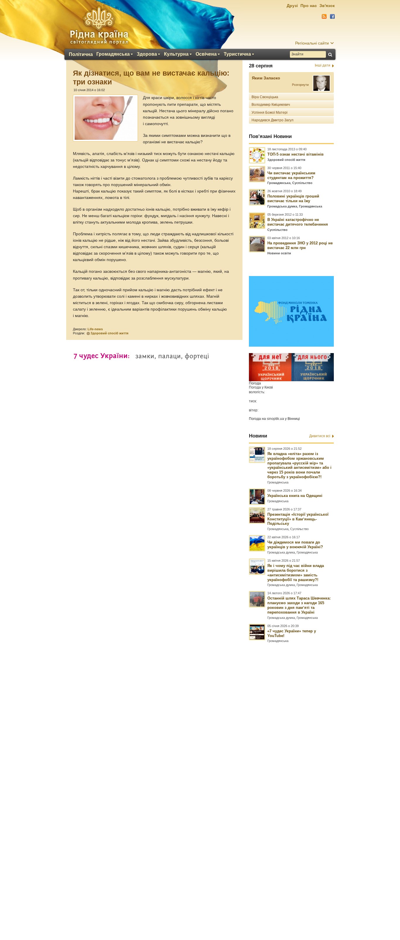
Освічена (206, 54)
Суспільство (302, 183)
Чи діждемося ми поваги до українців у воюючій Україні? (295, 544)
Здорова (147, 54)
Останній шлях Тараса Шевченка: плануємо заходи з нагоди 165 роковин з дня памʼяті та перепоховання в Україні (299, 605)
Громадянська (113, 54)
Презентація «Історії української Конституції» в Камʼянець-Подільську (298, 519)
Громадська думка (282, 206)
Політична (81, 54)
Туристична (237, 54)
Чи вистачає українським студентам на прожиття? (291, 175)
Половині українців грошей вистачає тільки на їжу (293, 198)
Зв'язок (327, 6)
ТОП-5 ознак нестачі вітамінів (295, 154)
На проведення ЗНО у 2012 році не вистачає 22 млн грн (300, 245)
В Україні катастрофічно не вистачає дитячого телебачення (297, 222)
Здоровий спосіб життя (109, 333)
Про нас (308, 6)
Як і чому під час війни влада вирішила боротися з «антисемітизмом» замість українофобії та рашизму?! (295, 572)
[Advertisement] (200, 780)
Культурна (176, 54)
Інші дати (322, 65)
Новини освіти (279, 253)
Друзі (292, 6)
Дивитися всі (319, 436)
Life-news (95, 329)
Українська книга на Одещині (294, 495)
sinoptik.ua (275, 419)
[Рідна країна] (99, 25)
